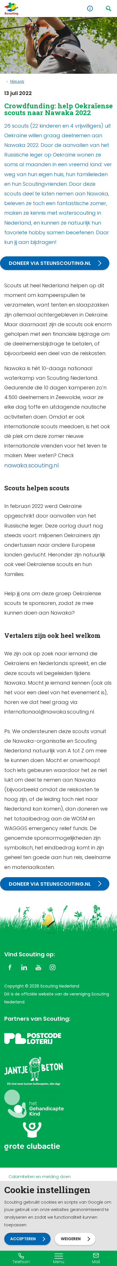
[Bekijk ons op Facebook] (10, 967)
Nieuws (17, 81)
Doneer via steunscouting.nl (50, 263)
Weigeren (71, 1239)
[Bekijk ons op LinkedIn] (24, 967)
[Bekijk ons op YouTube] (38, 967)
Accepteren (23, 1239)
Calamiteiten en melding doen (40, 1177)
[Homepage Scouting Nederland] (11, 8)
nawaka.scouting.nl (31, 465)
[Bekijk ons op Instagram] (52, 967)
